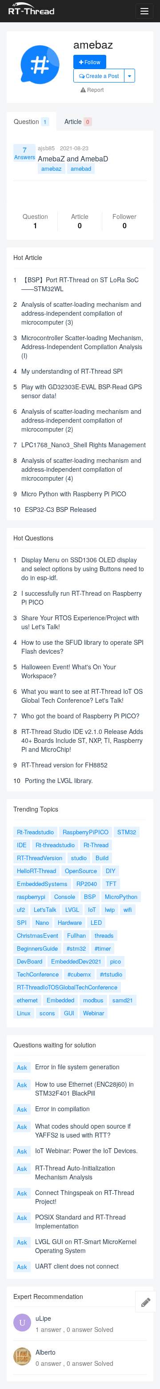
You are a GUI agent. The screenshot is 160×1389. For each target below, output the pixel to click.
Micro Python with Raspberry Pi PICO (73, 493)
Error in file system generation (77, 1066)
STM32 (126, 832)
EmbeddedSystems (42, 883)
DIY (111, 870)
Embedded (60, 1000)
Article (76, 121)
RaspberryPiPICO (85, 832)
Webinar (93, 1013)
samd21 (122, 1000)
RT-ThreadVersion (39, 857)
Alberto (46, 1352)
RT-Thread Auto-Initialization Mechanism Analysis (75, 1172)
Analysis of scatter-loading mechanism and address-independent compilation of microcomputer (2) (81, 420)
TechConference (38, 974)
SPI (22, 922)
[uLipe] (22, 1322)
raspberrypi (31, 896)
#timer (103, 948)
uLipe (43, 1318)
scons (47, 1013)
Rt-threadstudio (55, 845)
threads (104, 935)
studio (79, 857)
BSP (90, 896)
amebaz (51, 168)
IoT (92, 909)
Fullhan (76, 935)
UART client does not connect (77, 1265)
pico (115, 961)
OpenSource (81, 870)
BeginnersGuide (37, 948)
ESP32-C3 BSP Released (60, 509)
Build (102, 857)
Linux (24, 1013)
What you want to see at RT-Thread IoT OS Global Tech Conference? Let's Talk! (82, 696)
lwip (110, 909)
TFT (111, 883)
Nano (42, 922)
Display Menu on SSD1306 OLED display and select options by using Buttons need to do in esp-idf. (82, 568)
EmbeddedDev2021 (76, 961)
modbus (93, 1000)
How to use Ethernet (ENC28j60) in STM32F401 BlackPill (84, 1088)
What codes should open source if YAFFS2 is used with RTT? (83, 1130)
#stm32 (76, 948)
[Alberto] (22, 1356)
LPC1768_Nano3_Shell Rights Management (83, 444)
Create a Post (101, 75)
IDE (22, 845)
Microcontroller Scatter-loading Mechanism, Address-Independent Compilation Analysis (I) (82, 346)
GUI (69, 1013)
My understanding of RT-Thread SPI (72, 371)
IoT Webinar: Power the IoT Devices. (86, 1150)
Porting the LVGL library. (59, 780)
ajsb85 (46, 148)
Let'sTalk (45, 909)
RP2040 (86, 883)
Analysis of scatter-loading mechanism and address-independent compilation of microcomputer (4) (81, 469)
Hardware (70, 922)
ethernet (27, 1000)
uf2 (21, 909)
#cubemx (79, 974)
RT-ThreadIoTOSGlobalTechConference (67, 987)
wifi (128, 909)
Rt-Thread (96, 845)
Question (30, 121)
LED (96, 922)
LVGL (72, 909)
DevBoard (29, 961)
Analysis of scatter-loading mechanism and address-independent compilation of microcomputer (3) (81, 313)
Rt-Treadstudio (35, 832)
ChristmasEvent (37, 935)
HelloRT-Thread (36, 870)
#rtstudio (111, 974)
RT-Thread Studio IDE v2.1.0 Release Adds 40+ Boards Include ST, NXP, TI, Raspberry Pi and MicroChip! (82, 740)
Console (64, 896)
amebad (81, 168)
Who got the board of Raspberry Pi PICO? (80, 715)
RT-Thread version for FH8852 (64, 764)
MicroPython (121, 896)
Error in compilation (62, 1108)
